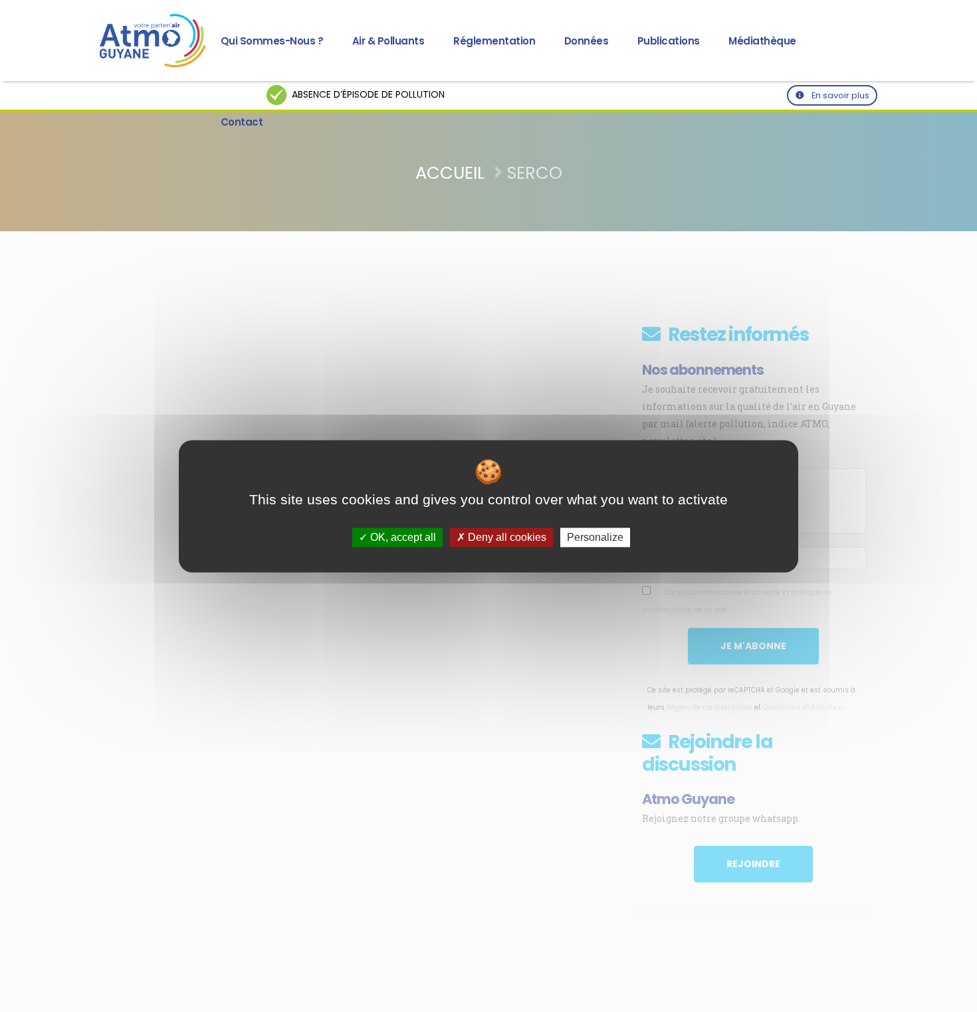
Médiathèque (762, 41)
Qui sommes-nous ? (272, 41)
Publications (668, 41)
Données (586, 41)
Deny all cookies (505, 537)
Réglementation (494, 41)
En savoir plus (839, 95)
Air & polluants (388, 41)
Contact (242, 122)
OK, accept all (402, 537)
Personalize (595, 537)
